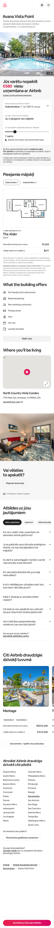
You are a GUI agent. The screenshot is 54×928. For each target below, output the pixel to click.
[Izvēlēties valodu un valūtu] (41, 5)
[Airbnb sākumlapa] (5, 5)
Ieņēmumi (29, 522)
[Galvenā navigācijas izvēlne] (48, 5)
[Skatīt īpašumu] (26, 701)
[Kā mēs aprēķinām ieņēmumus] (24, 251)
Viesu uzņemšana (12, 522)
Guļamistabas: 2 (29, 182)
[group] (27, 122)
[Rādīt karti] (27, 372)
